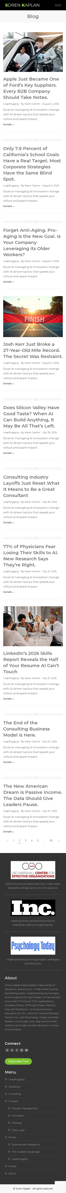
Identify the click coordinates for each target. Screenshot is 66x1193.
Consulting (14, 1093)
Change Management (25, 1108)
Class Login (18, 1130)
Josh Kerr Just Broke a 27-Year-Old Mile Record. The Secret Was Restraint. (33, 350)
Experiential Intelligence (26, 1144)
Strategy (17, 1122)
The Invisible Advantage (26, 1151)
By (30, 103)
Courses (13, 1101)
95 (51, 840)
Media (12, 1166)
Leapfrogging (11, 103)
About (12, 1173)
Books (12, 1137)
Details (7, 124)
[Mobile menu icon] (58, 5)
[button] (48, 3)
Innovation (18, 1115)
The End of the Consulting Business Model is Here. (26, 729)
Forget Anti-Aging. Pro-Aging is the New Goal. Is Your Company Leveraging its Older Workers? (32, 242)
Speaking (14, 1086)
